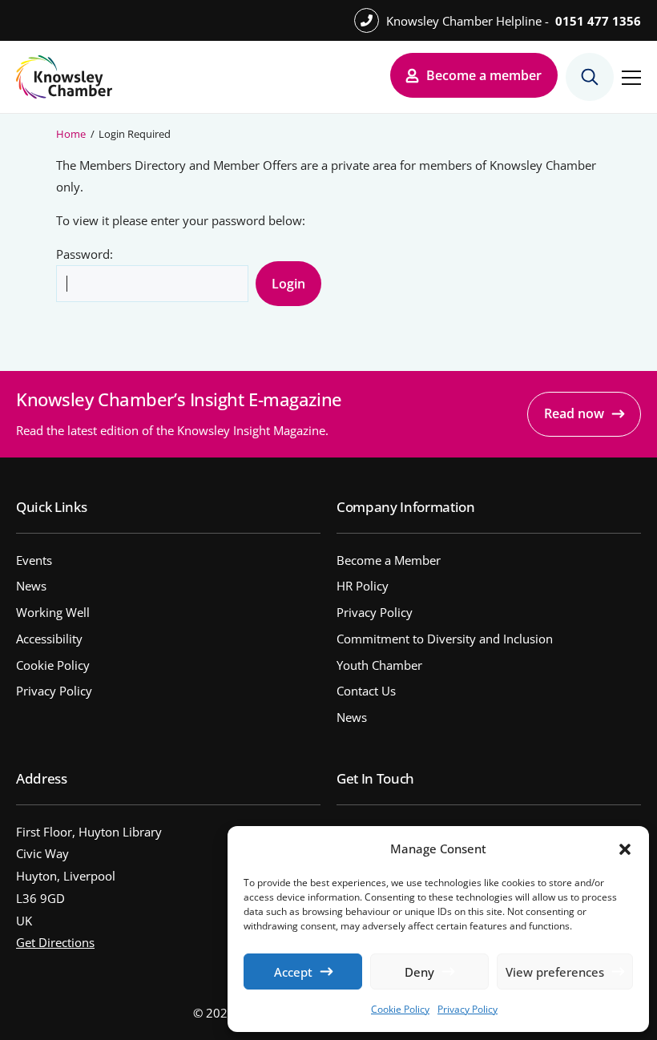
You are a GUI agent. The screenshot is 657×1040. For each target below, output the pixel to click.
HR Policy (363, 586)
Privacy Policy (467, 1009)
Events (34, 560)
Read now (574, 413)
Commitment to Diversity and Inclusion (445, 639)
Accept (293, 972)
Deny (419, 972)
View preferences (555, 972)
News (31, 586)
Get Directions (55, 942)
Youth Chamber (379, 665)
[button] (625, 849)
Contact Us (366, 691)
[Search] (590, 77)
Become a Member (389, 560)
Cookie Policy (400, 1009)
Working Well (53, 612)
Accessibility (49, 639)
